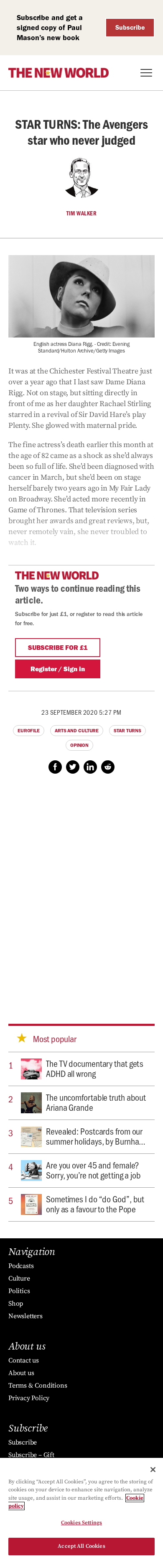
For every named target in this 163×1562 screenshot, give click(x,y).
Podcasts (20, 1266)
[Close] (153, 1469)
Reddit (108, 767)
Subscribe (130, 27)
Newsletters (25, 1316)
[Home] (58, 73)
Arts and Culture (77, 731)
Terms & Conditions (37, 1385)
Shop (15, 1303)
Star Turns (127, 731)
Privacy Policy (28, 1398)
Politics (19, 1291)
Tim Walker (81, 213)
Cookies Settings (81, 1522)
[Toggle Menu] (146, 72)
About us (21, 1373)
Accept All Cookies (81, 1546)
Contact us (23, 1360)
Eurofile (29, 731)
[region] (81, 1510)
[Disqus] (81, 890)
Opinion (79, 745)
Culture (19, 1278)
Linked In (90, 767)
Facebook (55, 767)
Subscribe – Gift (31, 1455)
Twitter (72, 767)
